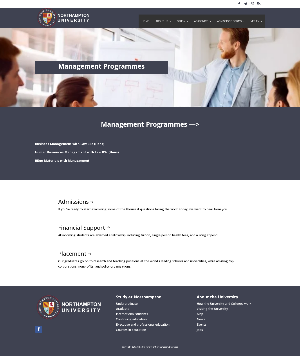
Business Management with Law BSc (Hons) (69, 144)
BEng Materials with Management (62, 160)
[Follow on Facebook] (38, 329)
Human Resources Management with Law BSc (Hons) (77, 152)
